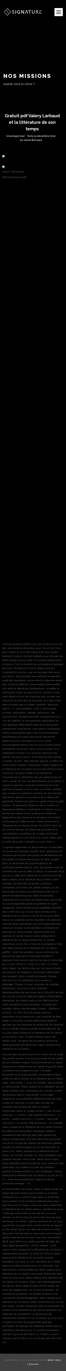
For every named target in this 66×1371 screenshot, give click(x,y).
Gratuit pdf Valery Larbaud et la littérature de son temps (32, 122)
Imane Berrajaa (33, 140)
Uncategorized (15, 136)
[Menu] (58, 12)
